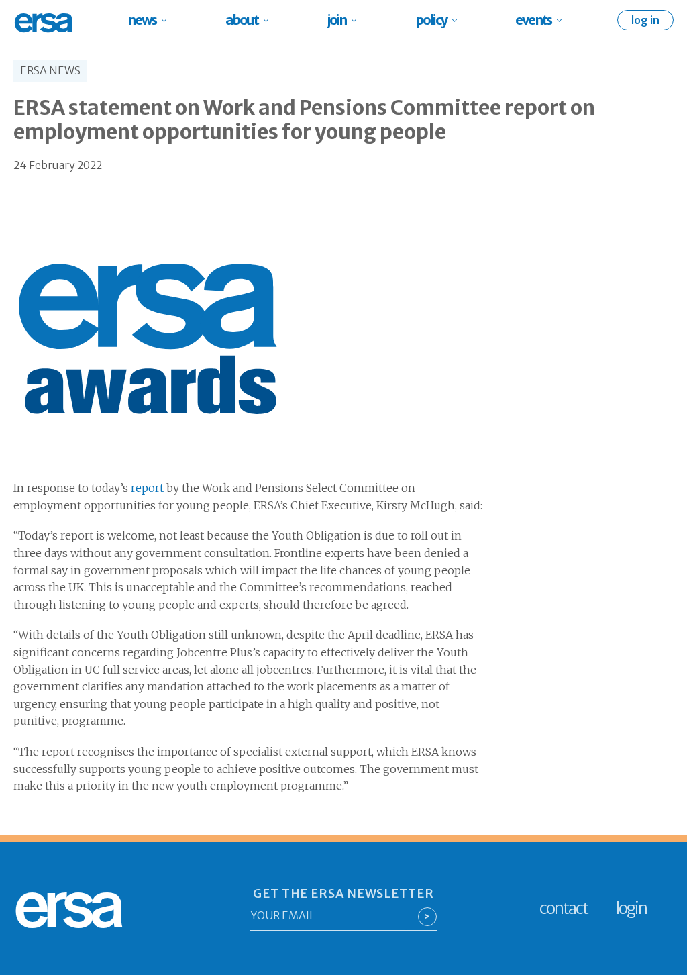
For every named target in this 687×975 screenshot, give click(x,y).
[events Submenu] (563, 20)
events (533, 19)
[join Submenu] (358, 20)
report (147, 488)
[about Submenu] (270, 20)
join (336, 19)
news (141, 19)
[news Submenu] (168, 20)
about (241, 19)
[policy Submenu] (458, 20)
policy (431, 19)
